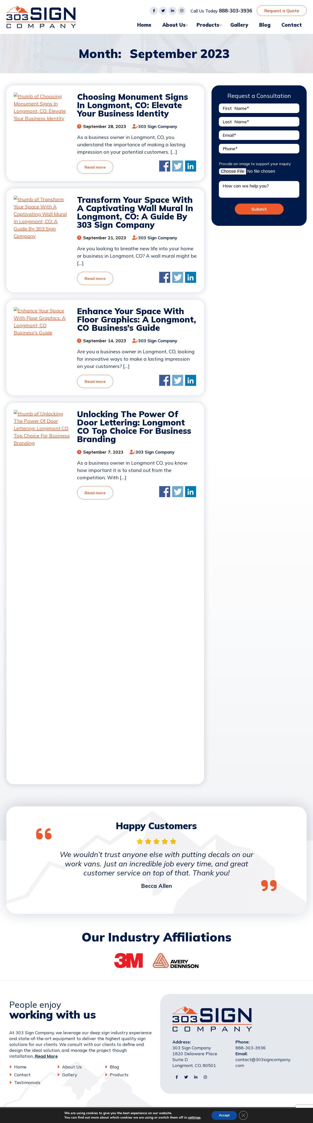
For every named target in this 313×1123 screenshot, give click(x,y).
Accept (224, 1115)
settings (194, 1117)
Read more (95, 167)
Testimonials (27, 1082)
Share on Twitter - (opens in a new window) (177, 166)
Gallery (239, 25)
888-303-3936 (235, 10)
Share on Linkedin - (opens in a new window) (190, 166)
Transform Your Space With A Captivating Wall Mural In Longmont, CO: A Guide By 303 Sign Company (135, 212)
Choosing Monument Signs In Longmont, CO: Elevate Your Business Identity (132, 105)
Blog (264, 25)
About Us (174, 25)
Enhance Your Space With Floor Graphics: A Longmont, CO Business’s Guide (136, 319)
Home (144, 25)
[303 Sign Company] (41, 9)
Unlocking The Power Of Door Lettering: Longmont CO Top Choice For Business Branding (134, 426)
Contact (291, 25)
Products (208, 25)
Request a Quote (281, 10)
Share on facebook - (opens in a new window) (164, 166)
